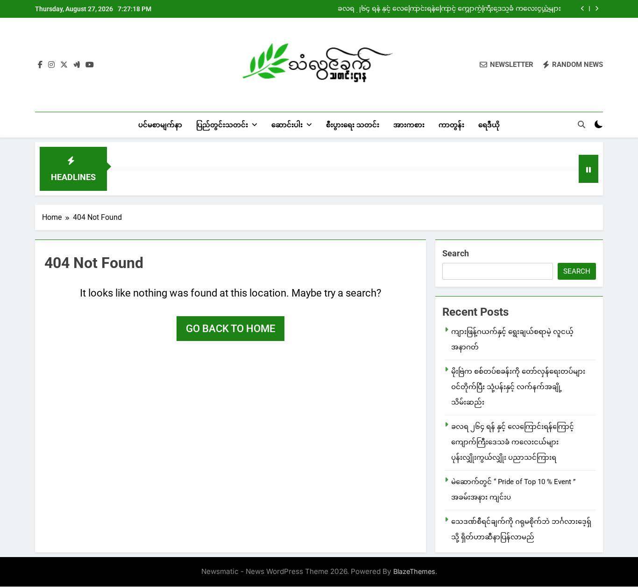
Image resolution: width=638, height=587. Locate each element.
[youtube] (90, 65)
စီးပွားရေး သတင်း (352, 125)
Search (455, 253)
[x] (64, 65)
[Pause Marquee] (588, 169)
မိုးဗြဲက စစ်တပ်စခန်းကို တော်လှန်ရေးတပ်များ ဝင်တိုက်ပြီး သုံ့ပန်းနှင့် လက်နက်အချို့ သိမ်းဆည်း (518, 386)
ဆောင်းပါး (287, 125)
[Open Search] (581, 124)
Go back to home (230, 328)
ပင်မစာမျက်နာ (160, 125)
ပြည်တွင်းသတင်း (222, 125)
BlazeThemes (414, 571)
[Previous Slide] (582, 9)
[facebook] (40, 65)
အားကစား (409, 125)
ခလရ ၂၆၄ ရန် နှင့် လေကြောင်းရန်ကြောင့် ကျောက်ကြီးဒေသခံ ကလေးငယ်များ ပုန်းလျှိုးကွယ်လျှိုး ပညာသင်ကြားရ (449, 9)
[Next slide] (596, 9)
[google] (77, 65)
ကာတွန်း (451, 125)
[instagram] (51, 65)
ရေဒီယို (489, 125)
